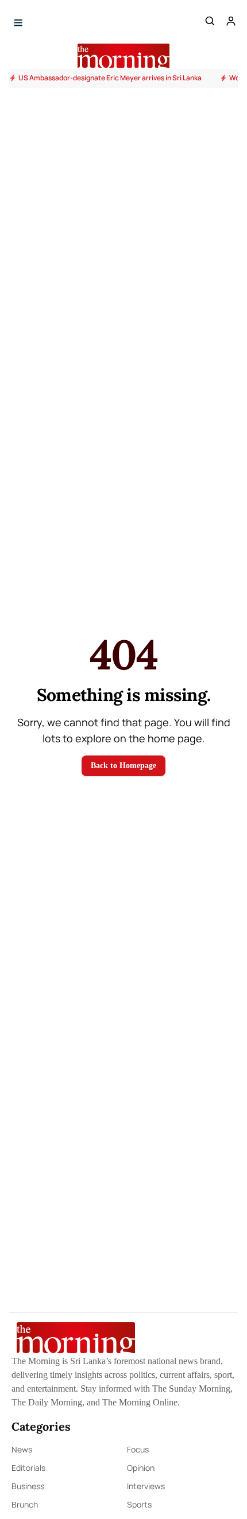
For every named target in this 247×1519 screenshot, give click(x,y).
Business (27, 1486)
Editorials (28, 1467)
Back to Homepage (123, 765)
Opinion (141, 1467)
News (21, 1449)
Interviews (146, 1486)
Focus (138, 1449)
